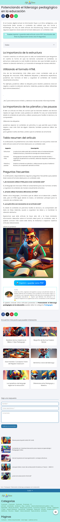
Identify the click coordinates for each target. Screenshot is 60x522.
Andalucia (18, 506)
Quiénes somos (33, 520)
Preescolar (37, 509)
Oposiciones (21, 509)
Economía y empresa (39, 507)
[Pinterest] (12, 16)
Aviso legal (24, 520)
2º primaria (4, 504)
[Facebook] (3, 16)
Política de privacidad (14, 520)
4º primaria (19, 504)
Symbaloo (44, 511)
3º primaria (12, 504)
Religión (17, 511)
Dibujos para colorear (26, 507)
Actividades (10, 506)
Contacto (4, 520)
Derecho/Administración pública (40, 506)
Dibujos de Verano (14, 507)
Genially (49, 507)
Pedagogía (29, 509)
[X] (7, 16)
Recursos (11, 511)
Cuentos (27, 506)
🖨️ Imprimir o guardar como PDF (30, 282)
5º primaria (26, 504)
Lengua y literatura (12, 509)
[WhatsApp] (16, 16)
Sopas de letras (35, 511)
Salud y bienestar (25, 511)
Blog (23, 506)
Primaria (43, 509)
